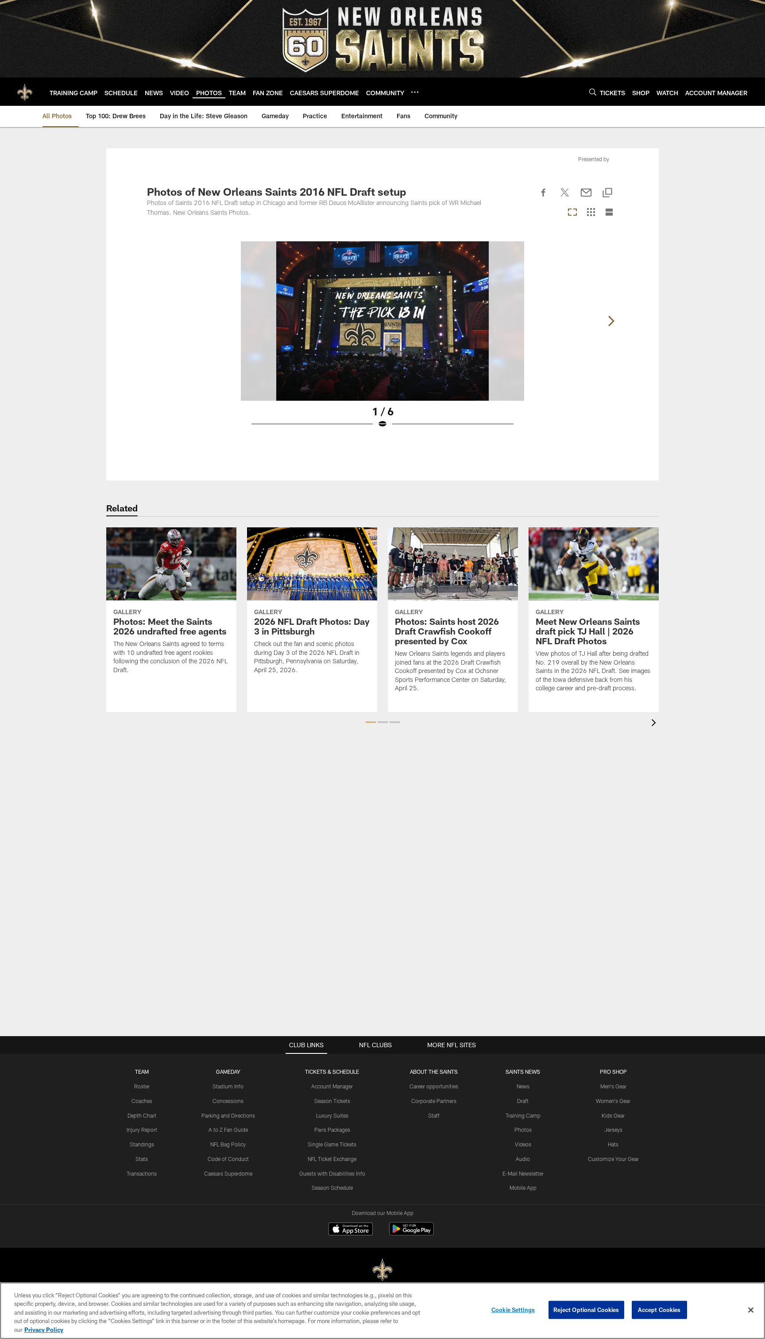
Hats (613, 1144)
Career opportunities (434, 1086)
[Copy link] (607, 193)
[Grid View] (590, 212)
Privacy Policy (43, 1329)
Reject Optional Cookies (586, 1309)
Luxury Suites (332, 1115)
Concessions (227, 1101)
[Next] (611, 321)
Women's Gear (613, 1101)
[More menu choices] (414, 92)
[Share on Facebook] (544, 197)
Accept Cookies (659, 1309)
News (523, 1086)
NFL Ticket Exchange (332, 1159)
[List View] (609, 212)
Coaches (141, 1101)
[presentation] (655, 723)
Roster (142, 1086)
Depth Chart (142, 1115)
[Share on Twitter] (565, 197)
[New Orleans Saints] (382, 1270)
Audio (523, 1159)
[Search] (592, 92)
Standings (142, 1144)
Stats (141, 1159)
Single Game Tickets (332, 1144)
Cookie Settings (513, 1309)
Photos (523, 1129)
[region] (382, 1310)
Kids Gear (613, 1115)
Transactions (142, 1173)
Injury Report (142, 1129)
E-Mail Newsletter (523, 1173)
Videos (523, 1144)
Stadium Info (227, 1086)
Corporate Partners (433, 1101)
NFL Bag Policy (228, 1144)
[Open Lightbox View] (382, 340)
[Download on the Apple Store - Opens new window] (350, 1230)
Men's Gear (613, 1086)
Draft (523, 1101)
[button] (371, 722)
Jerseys (613, 1129)
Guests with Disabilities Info (332, 1173)
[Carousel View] (572, 212)
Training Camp (523, 1115)
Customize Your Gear (613, 1159)
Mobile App (523, 1187)
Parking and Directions (228, 1115)
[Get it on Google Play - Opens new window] (411, 1233)
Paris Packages (332, 1129)
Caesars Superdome (228, 1173)
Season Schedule (332, 1187)
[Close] (751, 1310)
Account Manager (332, 1086)
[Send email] (586, 197)
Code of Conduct (228, 1159)
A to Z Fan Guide (228, 1129)
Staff (434, 1115)
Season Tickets (332, 1101)
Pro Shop (613, 1071)
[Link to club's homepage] (24, 91)
